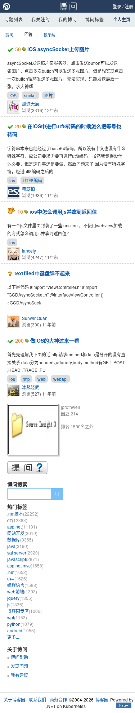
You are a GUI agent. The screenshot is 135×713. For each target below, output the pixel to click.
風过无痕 (30, 104)
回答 (28, 34)
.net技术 (23, 514)
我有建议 (19, 675)
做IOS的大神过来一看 (54, 340)
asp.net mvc (25, 565)
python (20, 624)
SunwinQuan (35, 318)
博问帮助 (19, 657)
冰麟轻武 (30, 387)
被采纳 (49, 34)
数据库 (20, 539)
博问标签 (94, 19)
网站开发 (22, 533)
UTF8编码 (32, 180)
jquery (19, 598)
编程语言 (22, 585)
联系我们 (37, 699)
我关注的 (40, 19)
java (17, 546)
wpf (17, 617)
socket (30, 95)
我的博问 (67, 19)
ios (12, 180)
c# (17, 520)
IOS (13, 95)
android (21, 630)
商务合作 (58, 699)
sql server (23, 552)
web (41, 379)
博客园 (101, 699)
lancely (29, 251)
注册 (129, 6)
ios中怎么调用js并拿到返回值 (63, 211)
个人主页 (121, 19)
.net (17, 572)
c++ (17, 578)
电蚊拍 (28, 189)
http (26, 379)
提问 (9, 34)
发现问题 (19, 666)
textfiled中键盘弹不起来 (42, 273)
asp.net (22, 526)
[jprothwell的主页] (34, 431)
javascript (23, 559)
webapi (60, 379)
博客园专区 (24, 611)
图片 (48, 95)
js (15, 604)
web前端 (22, 591)
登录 (117, 6)
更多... (13, 637)
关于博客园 (14, 699)
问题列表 (13, 19)
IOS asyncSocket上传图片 (58, 49)
